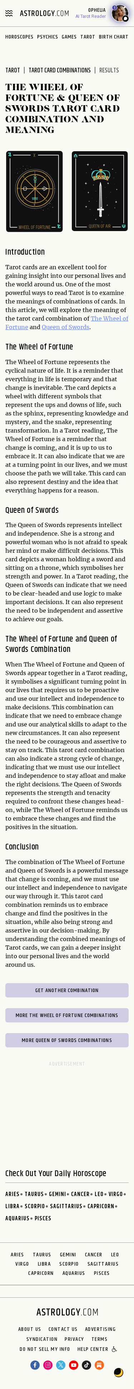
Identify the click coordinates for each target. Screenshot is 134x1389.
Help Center (93, 1349)
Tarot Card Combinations (60, 71)
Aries (12, 1194)
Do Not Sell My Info (45, 1349)
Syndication (42, 1339)
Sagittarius (66, 1206)
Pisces (43, 1218)
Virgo (116, 1194)
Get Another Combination (67, 990)
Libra (12, 1206)
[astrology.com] (44, 13)
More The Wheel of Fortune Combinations (67, 1015)
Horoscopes (19, 36)
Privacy (74, 1339)
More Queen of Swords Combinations (67, 1040)
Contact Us (63, 1329)
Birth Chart (114, 36)
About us (29, 1329)
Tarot (87, 36)
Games (69, 36)
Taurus (34, 1194)
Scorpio (35, 1206)
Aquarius (17, 1218)
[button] (115, 1349)
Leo (99, 1194)
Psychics (47, 36)
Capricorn (101, 1206)
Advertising (100, 1329)
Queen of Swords (65, 327)
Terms (99, 1339)
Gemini (57, 1194)
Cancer (80, 1194)
